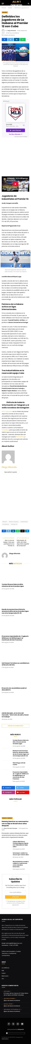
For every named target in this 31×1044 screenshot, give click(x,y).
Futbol (3, 973)
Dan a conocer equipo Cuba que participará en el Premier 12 (8, 543)
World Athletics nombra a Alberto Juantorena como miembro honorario (21, 864)
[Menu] (3, 4)
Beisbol (4, 12)
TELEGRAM (5, 430)
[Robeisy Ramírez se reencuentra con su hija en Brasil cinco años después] (15, 811)
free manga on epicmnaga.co (12, 1009)
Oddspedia (20, 1029)
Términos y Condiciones (9, 953)
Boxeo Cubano (7, 818)
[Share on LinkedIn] (17, 39)
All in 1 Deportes (7, 411)
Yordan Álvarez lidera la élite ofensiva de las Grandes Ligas (13, 585)
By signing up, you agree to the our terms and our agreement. (16, 903)
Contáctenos (6, 955)
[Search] (28, 4)
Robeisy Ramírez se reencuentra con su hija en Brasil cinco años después (15, 823)
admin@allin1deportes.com (14, 943)
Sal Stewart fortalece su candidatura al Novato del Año (15, 664)
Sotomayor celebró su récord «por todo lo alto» (21, 854)
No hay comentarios (13, 33)
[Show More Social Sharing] (27, 39)
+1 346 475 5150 (13, 945)
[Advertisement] (15, 157)
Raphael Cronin (8, 1004)
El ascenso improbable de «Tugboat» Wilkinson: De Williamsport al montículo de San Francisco (15, 638)
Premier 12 (14, 524)
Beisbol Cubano (14, 521)
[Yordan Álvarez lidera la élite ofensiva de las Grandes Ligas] (15, 574)
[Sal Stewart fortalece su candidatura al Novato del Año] (15, 653)
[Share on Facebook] (4, 39)
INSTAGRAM (20, 437)
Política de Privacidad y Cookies (11, 951)
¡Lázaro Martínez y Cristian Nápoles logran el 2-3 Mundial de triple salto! (20, 844)
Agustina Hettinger (9, 998)
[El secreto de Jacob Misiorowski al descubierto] (15, 678)
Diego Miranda (12, 30)
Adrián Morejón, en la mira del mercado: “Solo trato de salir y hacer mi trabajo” (15, 715)
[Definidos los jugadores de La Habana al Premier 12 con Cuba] (15, 52)
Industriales (24, 521)
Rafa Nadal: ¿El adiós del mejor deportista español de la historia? (23, 543)
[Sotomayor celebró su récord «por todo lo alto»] (6, 855)
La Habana (6, 524)
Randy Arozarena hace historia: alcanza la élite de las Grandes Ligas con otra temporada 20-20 (15, 611)
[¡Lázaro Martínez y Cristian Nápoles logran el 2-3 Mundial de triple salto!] (6, 844)
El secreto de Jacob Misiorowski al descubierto (14, 689)
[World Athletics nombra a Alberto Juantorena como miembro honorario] (6, 864)
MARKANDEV (5, 1039)
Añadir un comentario (15, 726)
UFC (3, 979)
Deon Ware (7, 991)
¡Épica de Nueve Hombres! (12, 1000)
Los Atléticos (5, 968)
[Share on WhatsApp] (23, 39)
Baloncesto (5, 976)
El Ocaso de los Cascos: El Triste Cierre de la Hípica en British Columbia (16, 994)
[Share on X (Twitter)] (11, 39)
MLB (3, 970)
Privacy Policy (20, 903)
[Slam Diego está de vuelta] (6, 765)
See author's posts (10, 472)
